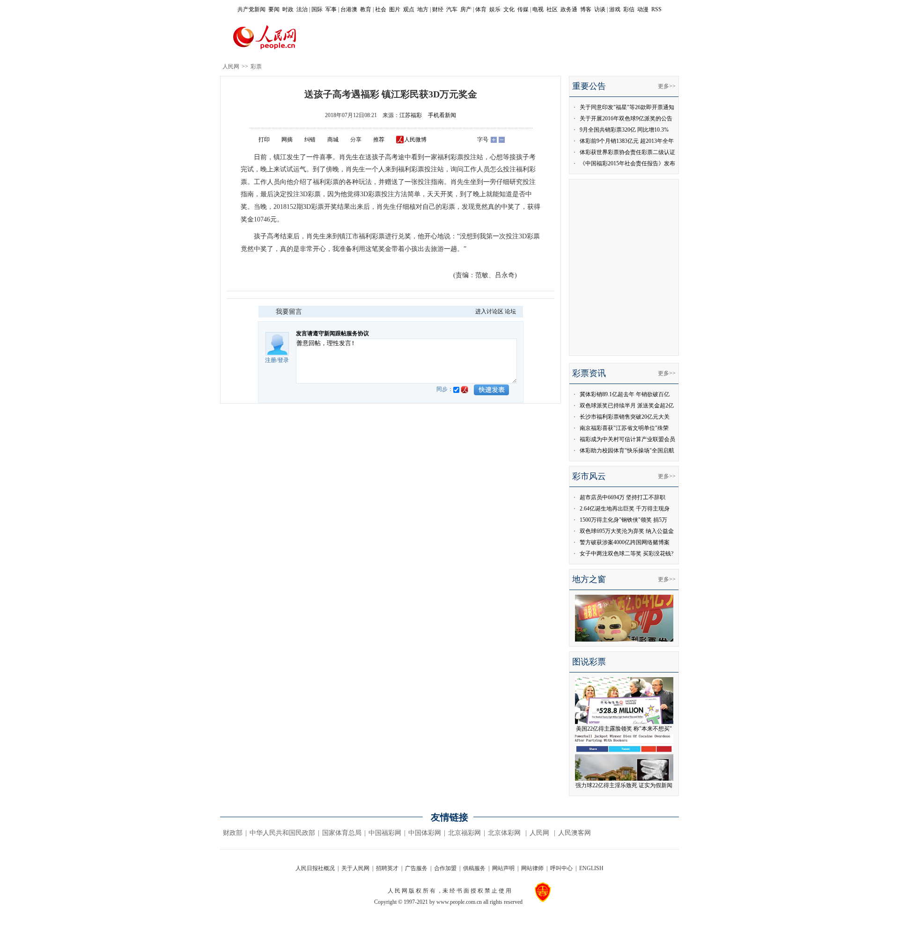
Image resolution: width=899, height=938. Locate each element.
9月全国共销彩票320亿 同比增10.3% (624, 129)
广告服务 (416, 868)
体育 (480, 9)
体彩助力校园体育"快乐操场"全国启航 (627, 450)
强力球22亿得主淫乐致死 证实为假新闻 (623, 785)
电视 (538, 9)
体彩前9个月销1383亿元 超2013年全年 (627, 141)
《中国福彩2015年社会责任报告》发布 (627, 163)
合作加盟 (445, 868)
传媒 (523, 9)
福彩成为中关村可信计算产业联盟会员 (627, 439)
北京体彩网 (504, 832)
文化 (509, 9)
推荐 (378, 139)
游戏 (614, 9)
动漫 (642, 9)
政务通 (568, 9)
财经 (437, 9)
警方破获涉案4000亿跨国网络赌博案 (625, 542)
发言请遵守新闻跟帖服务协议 (332, 333)
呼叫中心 (561, 868)
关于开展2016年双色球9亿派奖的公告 (626, 118)
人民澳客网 (574, 832)
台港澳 (348, 9)
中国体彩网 (424, 832)
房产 (466, 9)
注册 (270, 360)
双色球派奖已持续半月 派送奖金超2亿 (627, 405)
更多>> (667, 86)
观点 (408, 9)
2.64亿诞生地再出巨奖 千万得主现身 (625, 508)
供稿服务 (474, 868)
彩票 (256, 66)
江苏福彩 (410, 115)
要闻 (274, 9)
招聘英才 (387, 868)
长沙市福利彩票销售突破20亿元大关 (625, 417)
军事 (331, 9)
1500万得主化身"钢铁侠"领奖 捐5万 (623, 520)
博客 (585, 9)
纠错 (310, 139)
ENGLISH (591, 868)
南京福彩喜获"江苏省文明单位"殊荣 (624, 428)
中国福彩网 (384, 832)
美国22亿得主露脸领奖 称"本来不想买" (624, 728)
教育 (365, 9)
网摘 (287, 139)
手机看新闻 (442, 115)
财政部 (233, 832)
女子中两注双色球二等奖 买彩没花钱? (626, 553)
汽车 (451, 9)
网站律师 (532, 868)
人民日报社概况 (315, 868)
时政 (288, 9)
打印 (264, 139)
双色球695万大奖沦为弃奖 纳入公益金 (627, 531)
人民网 (230, 66)
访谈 (599, 9)
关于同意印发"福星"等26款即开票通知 (627, 107)
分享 (355, 139)
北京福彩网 (464, 832)
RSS (656, 9)
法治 (302, 9)
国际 (317, 9)
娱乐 (495, 9)
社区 (552, 9)
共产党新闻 (251, 9)
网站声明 (503, 868)
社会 (380, 9)
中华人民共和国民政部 (282, 832)
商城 (333, 139)
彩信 (628, 9)
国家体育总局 (341, 832)
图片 (394, 9)
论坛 (510, 311)
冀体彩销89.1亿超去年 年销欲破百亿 (625, 394)
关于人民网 (355, 868)
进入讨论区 (489, 311)
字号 (482, 139)
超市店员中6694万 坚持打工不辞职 (622, 497)
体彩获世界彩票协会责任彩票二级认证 (627, 152)
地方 (422, 9)
